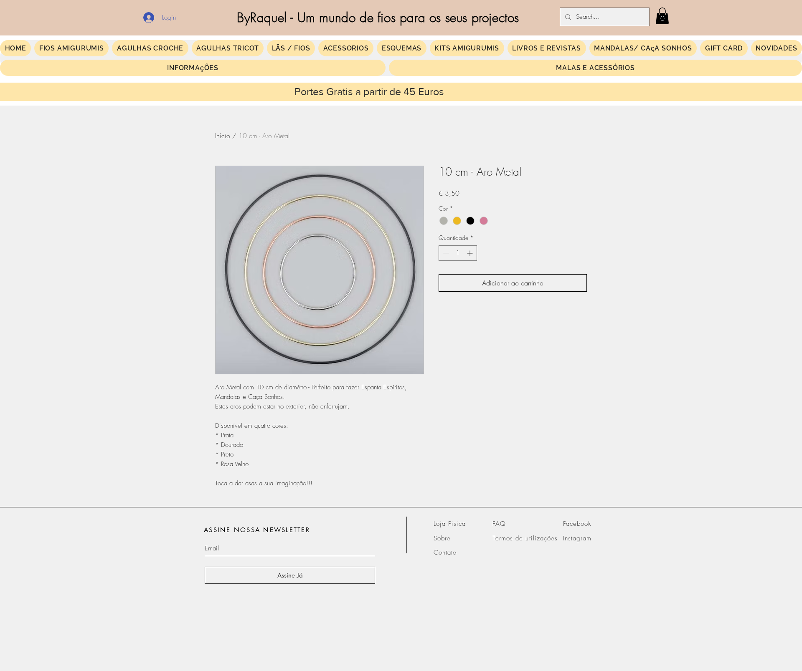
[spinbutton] (457, 253)
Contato (445, 552)
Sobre (442, 538)
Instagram (577, 538)
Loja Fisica (450, 524)
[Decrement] (445, 253)
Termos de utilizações (525, 538)
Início (222, 135)
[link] (662, 16)
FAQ (499, 524)
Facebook (577, 524)
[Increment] (470, 253)
